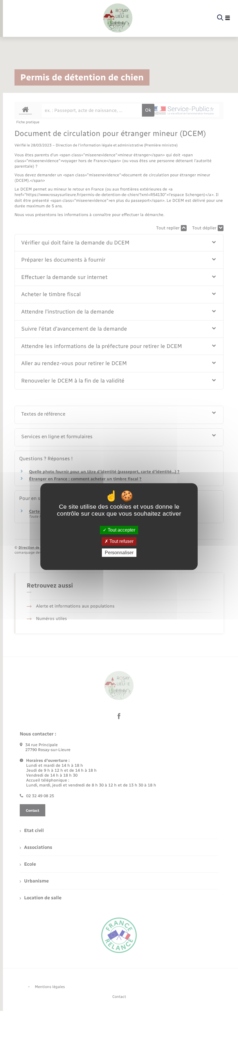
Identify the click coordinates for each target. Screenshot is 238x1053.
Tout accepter (121, 530)
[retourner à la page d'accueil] (117, 17)
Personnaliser (119, 552)
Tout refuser (121, 541)
